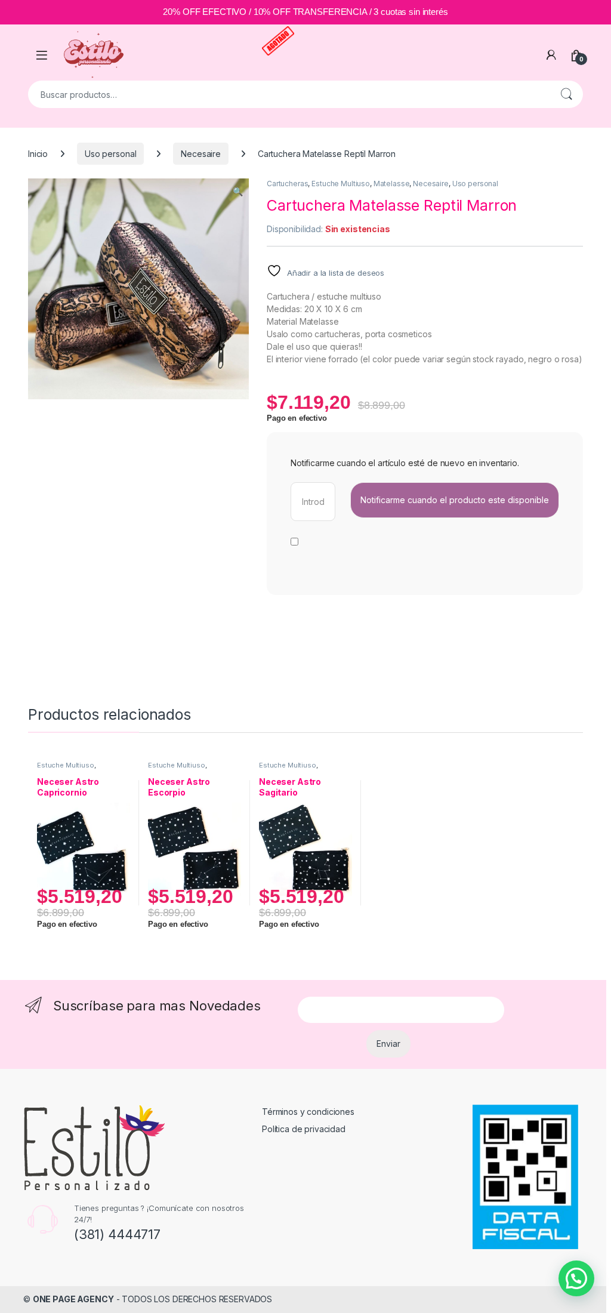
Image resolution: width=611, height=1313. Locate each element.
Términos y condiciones (308, 1112)
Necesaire (201, 154)
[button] (238, 191)
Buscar (566, 94)
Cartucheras (287, 183)
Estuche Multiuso (340, 183)
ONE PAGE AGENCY (73, 1299)
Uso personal (110, 154)
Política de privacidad (303, 1129)
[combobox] (289, 94)
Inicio (38, 154)
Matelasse (392, 183)
